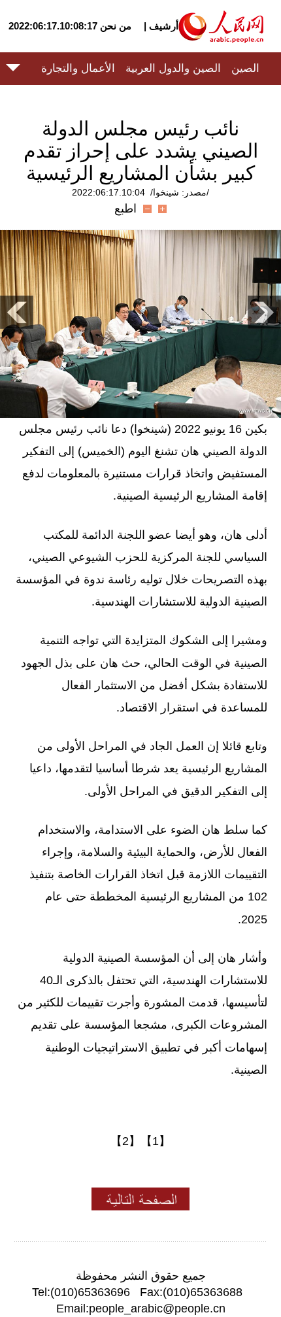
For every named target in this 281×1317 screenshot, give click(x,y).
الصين (245, 68)
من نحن (115, 25)
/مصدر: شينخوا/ (179, 192)
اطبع (125, 208)
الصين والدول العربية (173, 68)
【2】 (125, 1141)
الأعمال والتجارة (78, 68)
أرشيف (162, 25)
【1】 (155, 1141)
